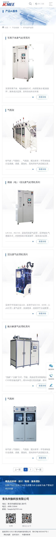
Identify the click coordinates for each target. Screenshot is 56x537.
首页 (6, 27)
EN (43, 4)
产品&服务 (15, 27)
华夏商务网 (26, 535)
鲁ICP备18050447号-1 (40, 532)
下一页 (38, 470)
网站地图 (7, 535)
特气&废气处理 (28, 27)
